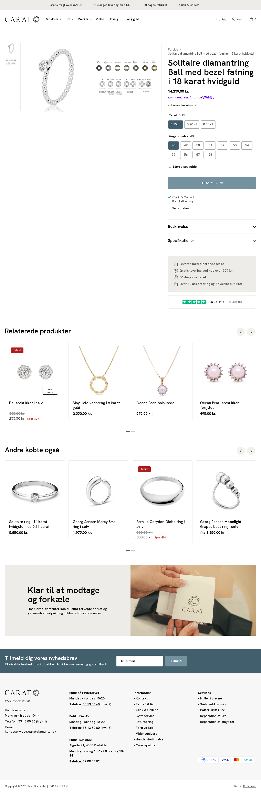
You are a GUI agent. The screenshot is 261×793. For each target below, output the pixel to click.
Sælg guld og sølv (213, 704)
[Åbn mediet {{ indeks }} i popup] (55, 77)
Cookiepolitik (145, 745)
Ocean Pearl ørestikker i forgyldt (220, 405)
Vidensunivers (146, 733)
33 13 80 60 (26, 721)
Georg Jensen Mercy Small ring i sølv (95, 524)
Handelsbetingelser (150, 739)
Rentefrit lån (145, 704)
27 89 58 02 (91, 761)
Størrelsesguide (185, 167)
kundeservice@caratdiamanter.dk (30, 731)
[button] (53, 19)
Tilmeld (176, 661)
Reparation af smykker (217, 722)
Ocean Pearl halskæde (155, 402)
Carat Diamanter (37, 786)
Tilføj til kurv (212, 183)
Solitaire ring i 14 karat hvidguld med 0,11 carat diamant (29, 524)
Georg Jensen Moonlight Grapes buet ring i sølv (220, 524)
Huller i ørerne (211, 698)
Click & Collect (147, 710)
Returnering (145, 722)
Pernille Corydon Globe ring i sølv (160, 524)
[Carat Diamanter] (22, 19)
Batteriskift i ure (212, 710)
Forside (173, 50)
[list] (90, 77)
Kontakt (142, 698)
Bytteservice (145, 716)
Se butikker (180, 208)
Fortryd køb (145, 728)
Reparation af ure (213, 716)
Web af (244, 786)
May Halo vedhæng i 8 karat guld (96, 405)
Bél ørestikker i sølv (26, 402)
